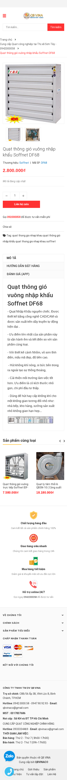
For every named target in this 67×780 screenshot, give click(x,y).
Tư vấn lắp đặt (34, 774)
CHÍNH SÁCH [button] (11, 623)
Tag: (9, 235)
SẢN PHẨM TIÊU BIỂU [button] (16, 630)
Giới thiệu (33, 769)
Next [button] (64, 441)
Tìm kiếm (55, 27)
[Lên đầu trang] (60, 762)
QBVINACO (41, 762)
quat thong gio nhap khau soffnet (36, 241)
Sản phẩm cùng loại (19, 440)
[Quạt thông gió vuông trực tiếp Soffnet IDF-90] (17, 466)
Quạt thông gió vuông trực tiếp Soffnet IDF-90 (15, 487)
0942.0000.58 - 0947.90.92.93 (30, 703)
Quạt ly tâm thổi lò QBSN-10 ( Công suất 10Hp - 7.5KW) (48, 487)
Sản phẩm (50, 769)
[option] (15, 135)
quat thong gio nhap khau (27, 235)
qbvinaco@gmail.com (15, 707)
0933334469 (20, 729)
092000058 (13, 217)
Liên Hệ (51, 774)
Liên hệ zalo (21, 204)
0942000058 (30, 597)
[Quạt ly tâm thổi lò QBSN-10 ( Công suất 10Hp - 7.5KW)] (50, 466)
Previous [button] (60, 441)
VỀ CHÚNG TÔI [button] (12, 615)
